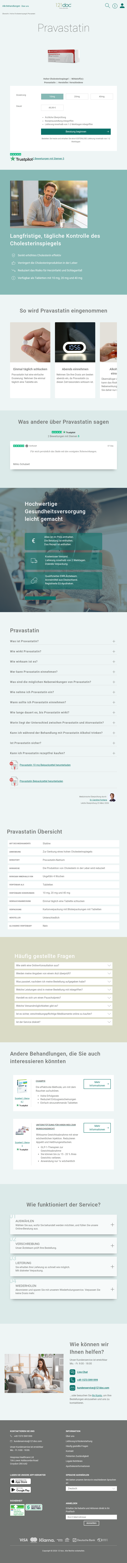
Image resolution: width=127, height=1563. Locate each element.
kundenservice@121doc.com (93, 1387)
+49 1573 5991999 (87, 1379)
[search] (107, 6)
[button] (91, 1488)
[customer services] (114, 6)
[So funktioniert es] (112, 1225)
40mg (102, 96)
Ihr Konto (97, 1395)
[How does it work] (112, 1246)
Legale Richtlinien (74, 1461)
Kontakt (70, 1451)
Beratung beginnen (76, 131)
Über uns (25, 6)
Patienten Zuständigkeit (77, 1456)
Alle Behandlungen (11, 6)
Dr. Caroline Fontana (98, 800)
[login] (122, 6)
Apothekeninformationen (78, 1466)
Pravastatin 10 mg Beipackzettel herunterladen (45, 765)
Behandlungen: (40, 598)
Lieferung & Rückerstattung (79, 1441)
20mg (77, 96)
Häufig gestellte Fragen (77, 1446)
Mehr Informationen (97, 1084)
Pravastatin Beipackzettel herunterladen (41, 781)
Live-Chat (82, 1372)
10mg (52, 96)
